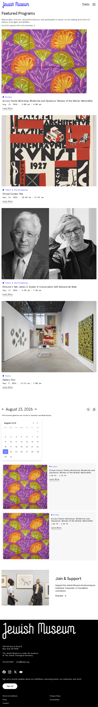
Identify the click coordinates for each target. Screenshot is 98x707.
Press (5, 700)
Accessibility (54, 700)
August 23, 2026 (19, 409)
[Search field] (88, 409)
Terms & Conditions (10, 696)
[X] (15, 672)
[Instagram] (9, 672)
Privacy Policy (55, 696)
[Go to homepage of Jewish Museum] (16, 5)
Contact (6, 703)
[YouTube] (20, 672)
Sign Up (10, 686)
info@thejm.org (22, 662)
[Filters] (94, 409)
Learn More (54, 479)
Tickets (85, 4)
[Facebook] (4, 672)
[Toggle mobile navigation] (94, 4)
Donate (60, 596)
